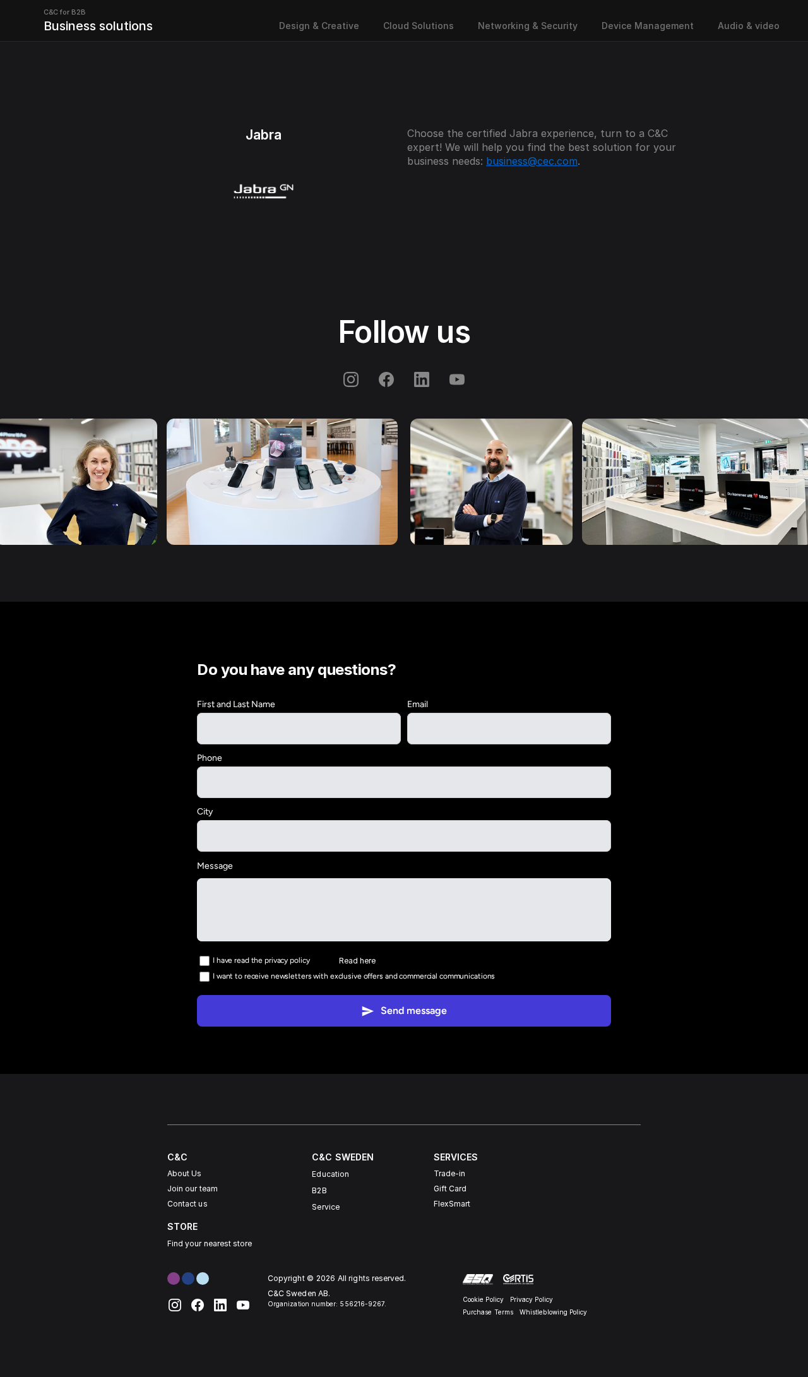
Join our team (192, 1188)
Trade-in (449, 1173)
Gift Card (450, 1188)
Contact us (187, 1203)
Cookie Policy (483, 1299)
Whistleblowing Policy (553, 1312)
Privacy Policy (531, 1299)
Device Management (648, 25)
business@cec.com (532, 161)
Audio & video (749, 25)
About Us (184, 1173)
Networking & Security (528, 25)
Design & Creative (319, 25)
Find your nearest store (209, 1243)
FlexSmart (452, 1203)
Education (330, 1174)
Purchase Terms (488, 1312)
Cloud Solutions (418, 25)
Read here (357, 960)
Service (325, 1207)
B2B (319, 1190)
